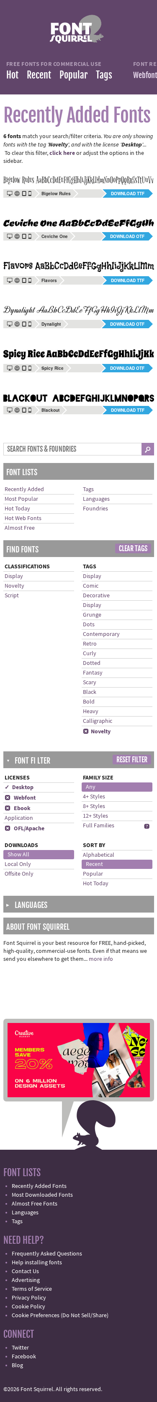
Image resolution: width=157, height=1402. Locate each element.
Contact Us (25, 1271)
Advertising (26, 1280)
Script (12, 595)
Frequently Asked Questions (47, 1254)
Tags (104, 75)
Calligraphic (97, 721)
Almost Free (20, 528)
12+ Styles (95, 816)
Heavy (90, 711)
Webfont (20, 798)
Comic (90, 586)
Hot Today (17, 509)
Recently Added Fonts (39, 1186)
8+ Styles (94, 806)
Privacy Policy (29, 1298)
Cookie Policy (28, 1306)
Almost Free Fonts (34, 1204)
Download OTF (127, 236)
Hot (12, 75)
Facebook (24, 1356)
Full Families (98, 825)
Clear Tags (133, 548)
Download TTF (127, 193)
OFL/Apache (24, 828)
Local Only (18, 864)
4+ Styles (94, 796)
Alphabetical (98, 855)
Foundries (95, 509)
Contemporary (101, 634)
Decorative (96, 595)
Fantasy (93, 673)
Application (19, 818)
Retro (90, 644)
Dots (89, 624)
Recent (39, 75)
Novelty (14, 586)
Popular (73, 75)
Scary (89, 682)
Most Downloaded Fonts (42, 1195)
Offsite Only (19, 874)
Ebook (18, 808)
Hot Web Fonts (23, 518)
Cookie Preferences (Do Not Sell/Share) (60, 1315)
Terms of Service (32, 1289)
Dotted (91, 663)
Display (14, 576)
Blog (17, 1365)
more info (101, 959)
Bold (89, 702)
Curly (89, 653)
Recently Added (24, 489)
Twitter (20, 1348)
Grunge (92, 615)
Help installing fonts (37, 1262)
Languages (96, 499)
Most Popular (21, 499)
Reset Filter (131, 760)
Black (89, 692)
